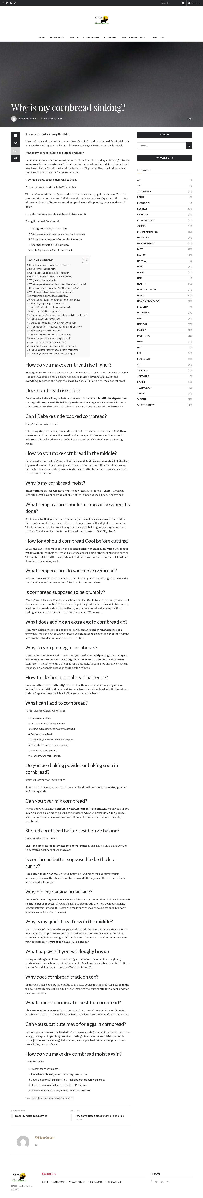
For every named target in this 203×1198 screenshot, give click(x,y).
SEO (139, 364)
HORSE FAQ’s (57, 37)
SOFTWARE (143, 376)
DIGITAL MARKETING (147, 232)
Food (140, 266)
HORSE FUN (110, 37)
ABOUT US (58, 1182)
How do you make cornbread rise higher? (50, 265)
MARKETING (143, 335)
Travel (141, 393)
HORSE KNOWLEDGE (132, 37)
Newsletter (196, 3)
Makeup (141, 330)
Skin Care (142, 370)
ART (139, 185)
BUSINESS (142, 209)
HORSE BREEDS (91, 37)
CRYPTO (141, 226)
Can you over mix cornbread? (45, 319)
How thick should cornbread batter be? (50, 307)
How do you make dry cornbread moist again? (53, 353)
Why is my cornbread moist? (43, 280)
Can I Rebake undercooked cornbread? (49, 272)
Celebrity (142, 214)
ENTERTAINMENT (146, 243)
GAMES (140, 272)
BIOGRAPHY (143, 203)
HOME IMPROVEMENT (148, 301)
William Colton (28, 118)
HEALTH (141, 283)
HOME (42, 37)
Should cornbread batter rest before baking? (53, 322)
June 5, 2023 (47, 118)
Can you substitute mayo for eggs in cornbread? (55, 349)
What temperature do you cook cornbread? (51, 292)
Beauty (141, 197)
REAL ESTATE (143, 359)
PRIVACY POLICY (77, 1182)
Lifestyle (142, 324)
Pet (139, 353)
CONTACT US (157, 37)
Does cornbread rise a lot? (42, 268)
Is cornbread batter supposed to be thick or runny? (56, 326)
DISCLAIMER (96, 1182)
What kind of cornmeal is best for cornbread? (54, 346)
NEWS (140, 341)
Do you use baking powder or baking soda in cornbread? (59, 315)
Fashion (141, 255)
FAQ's (59, 118)
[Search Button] (182, 3)
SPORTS (141, 382)
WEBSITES (142, 399)
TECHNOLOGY (144, 387)
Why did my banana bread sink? (46, 330)
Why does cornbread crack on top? (48, 342)
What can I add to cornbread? (46, 311)
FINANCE (141, 261)
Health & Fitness (146, 289)
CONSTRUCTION (145, 220)
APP (139, 180)
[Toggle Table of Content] (83, 260)
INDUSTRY (142, 307)
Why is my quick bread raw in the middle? (51, 334)
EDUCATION (143, 237)
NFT (139, 347)
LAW (139, 318)
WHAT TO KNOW (146, 405)
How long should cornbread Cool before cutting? (54, 288)
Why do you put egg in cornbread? (48, 303)
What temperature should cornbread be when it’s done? (57, 284)
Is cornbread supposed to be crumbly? (48, 296)
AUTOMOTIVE (144, 191)
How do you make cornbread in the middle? (50, 276)
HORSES (73, 37)
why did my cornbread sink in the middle (53, 1098)
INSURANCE (143, 312)
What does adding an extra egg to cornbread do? (55, 299)
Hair (139, 278)
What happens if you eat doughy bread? (51, 338)
